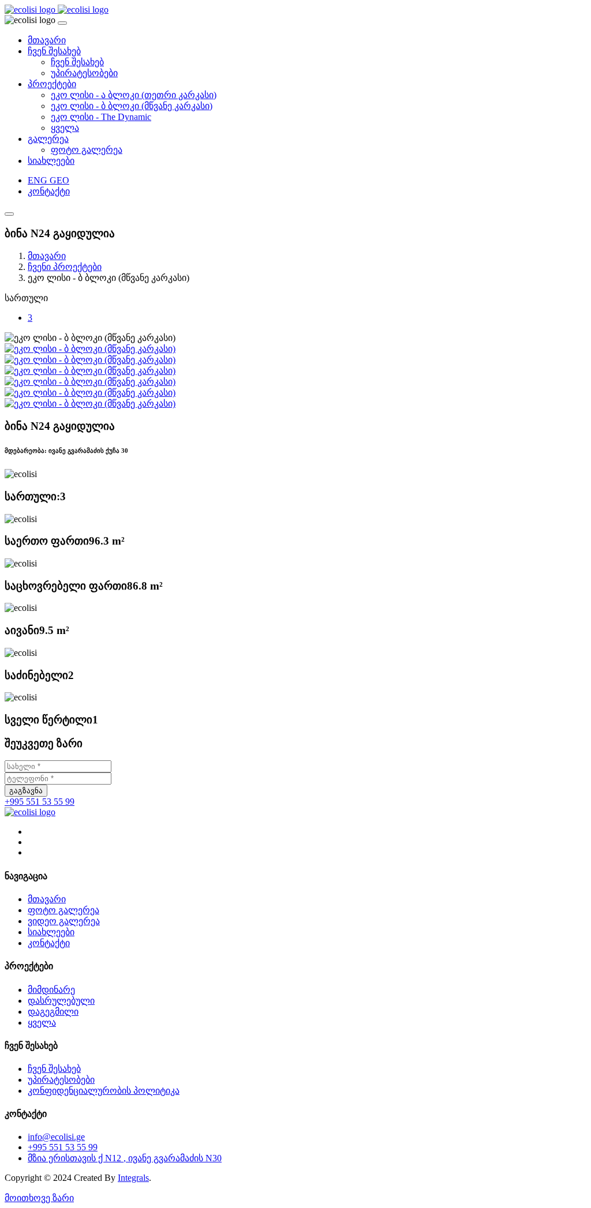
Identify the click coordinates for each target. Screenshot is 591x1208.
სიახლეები (51, 161)
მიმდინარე (51, 990)
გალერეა (48, 139)
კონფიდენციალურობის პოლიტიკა (103, 1091)
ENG (39, 180)
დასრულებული (61, 1001)
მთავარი (47, 40)
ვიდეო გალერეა (64, 921)
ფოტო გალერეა (86, 150)
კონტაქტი (49, 191)
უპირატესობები (84, 73)
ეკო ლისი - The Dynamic (101, 117)
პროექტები (52, 84)
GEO (59, 180)
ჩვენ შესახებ (54, 51)
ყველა (65, 128)
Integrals (133, 1178)
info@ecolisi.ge (56, 1137)
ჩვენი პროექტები (65, 267)
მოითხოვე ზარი (39, 1198)
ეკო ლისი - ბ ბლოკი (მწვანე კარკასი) (131, 106)
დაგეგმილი (53, 1011)
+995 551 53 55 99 (39, 801)
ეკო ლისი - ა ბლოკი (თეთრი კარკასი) (133, 95)
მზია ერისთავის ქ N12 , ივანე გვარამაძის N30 (125, 1158)
